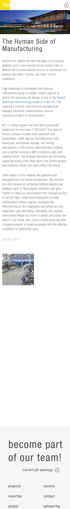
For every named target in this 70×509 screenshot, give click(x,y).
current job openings (38, 470)
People (13, 506)
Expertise (15, 496)
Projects (14, 486)
